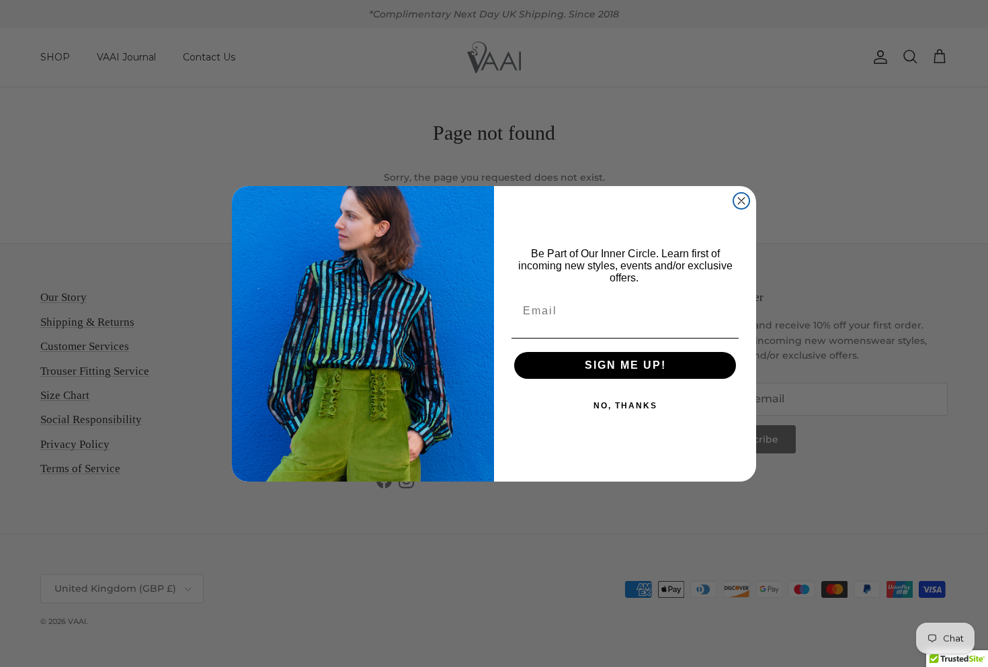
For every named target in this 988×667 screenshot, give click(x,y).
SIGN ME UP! (625, 365)
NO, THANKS (625, 405)
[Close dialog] (741, 201)
